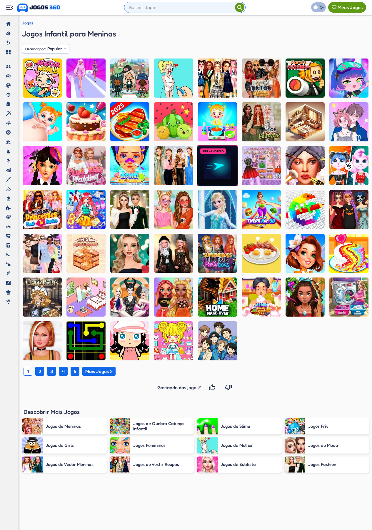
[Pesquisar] (239, 7)
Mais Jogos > (99, 371)
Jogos (27, 23)
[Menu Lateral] (9, 7)
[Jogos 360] (38, 8)
